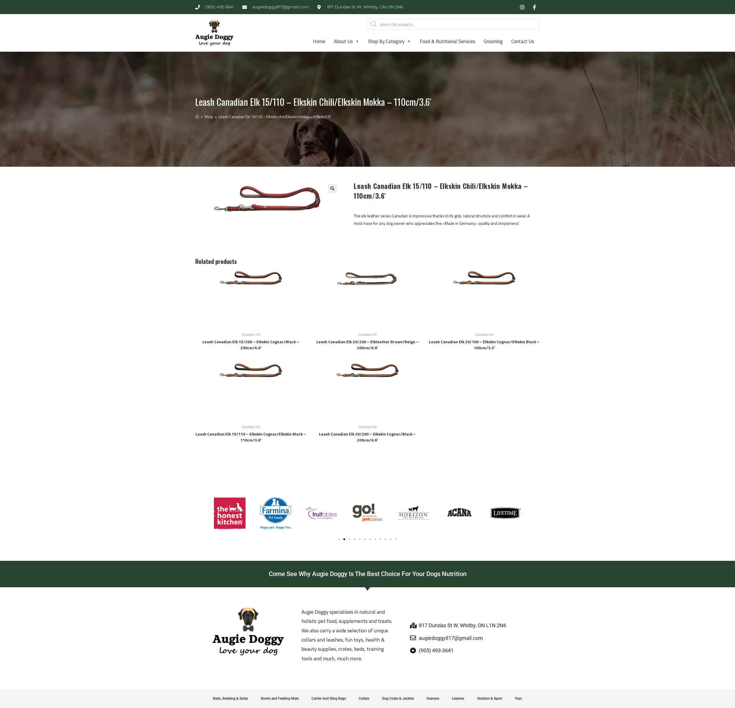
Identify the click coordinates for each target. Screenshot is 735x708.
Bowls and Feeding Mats (280, 699)
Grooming (493, 41)
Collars (364, 699)
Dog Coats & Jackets (398, 699)
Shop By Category (386, 41)
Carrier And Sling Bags (329, 699)
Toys (518, 699)
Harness (433, 699)
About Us (343, 41)
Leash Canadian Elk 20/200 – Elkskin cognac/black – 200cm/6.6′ (367, 437)
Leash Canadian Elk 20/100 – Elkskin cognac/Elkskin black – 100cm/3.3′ (484, 345)
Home (319, 41)
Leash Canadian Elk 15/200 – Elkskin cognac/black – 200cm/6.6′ (250, 345)
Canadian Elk (250, 334)
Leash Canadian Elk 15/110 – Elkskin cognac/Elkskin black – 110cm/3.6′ (251, 437)
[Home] (197, 117)
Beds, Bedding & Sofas (230, 699)
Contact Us (522, 41)
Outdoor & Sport (489, 699)
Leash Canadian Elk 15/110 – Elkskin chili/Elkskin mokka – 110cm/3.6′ (274, 117)
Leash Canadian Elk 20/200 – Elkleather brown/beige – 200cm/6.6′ (367, 345)
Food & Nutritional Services (447, 41)
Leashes (458, 699)
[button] (332, 188)
